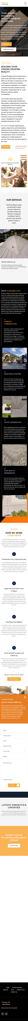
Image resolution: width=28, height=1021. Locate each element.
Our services (5, 126)
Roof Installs (8, 262)
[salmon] (5, 3)
